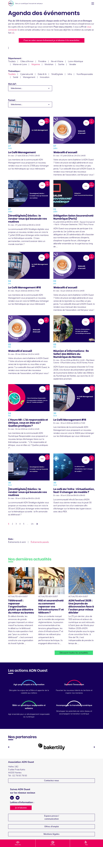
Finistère (42, 61)
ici (13, 33)
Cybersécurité (26, 74)
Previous (8, 747)
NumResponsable (85, 74)
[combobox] (30, 88)
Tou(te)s (12, 61)
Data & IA (42, 74)
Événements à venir (17, 542)
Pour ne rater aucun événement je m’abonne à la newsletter (51, 40)
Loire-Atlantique (75, 61)
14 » (32, 524)
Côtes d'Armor (27, 61)
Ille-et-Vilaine (57, 61)
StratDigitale (57, 74)
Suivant (38, 524)
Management (29, 77)
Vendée (72, 64)
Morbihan (49, 64)
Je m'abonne (21, 808)
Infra (70, 74)
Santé (15, 77)
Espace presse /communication (51, 817)
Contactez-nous (51, 781)
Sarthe (61, 64)
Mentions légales (51, 834)
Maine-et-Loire (20, 64)
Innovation (44, 77)
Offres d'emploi (51, 827)
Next (94, 747)
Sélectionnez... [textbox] (16, 88)
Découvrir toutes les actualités (74, 653)
